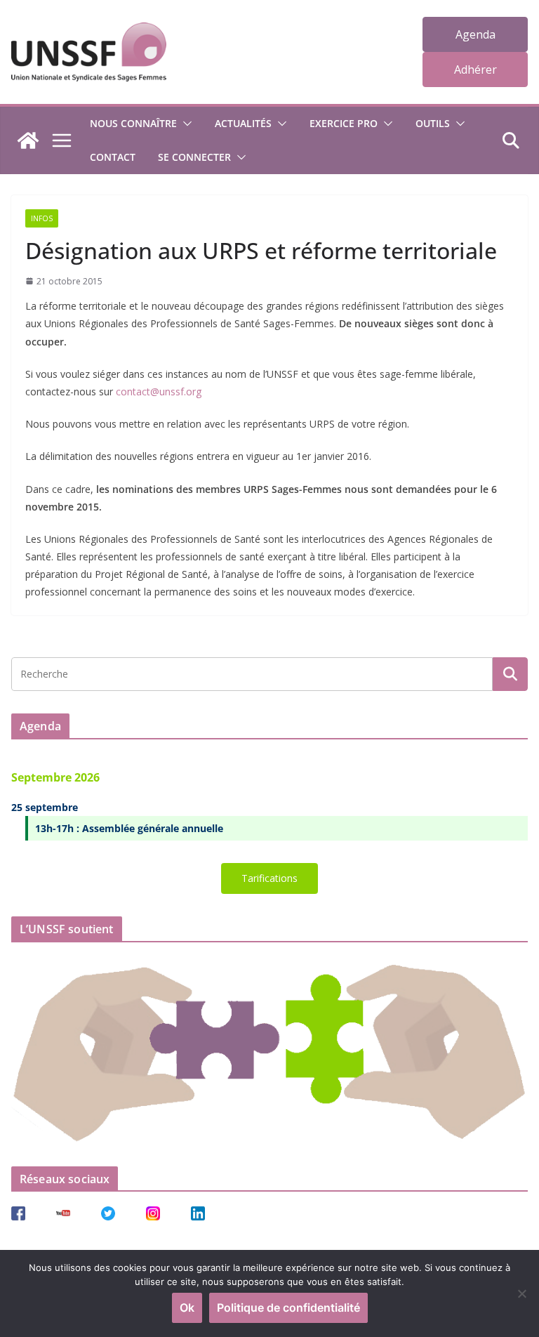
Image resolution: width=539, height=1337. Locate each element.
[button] (184, 123)
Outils (432, 123)
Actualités (243, 123)
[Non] (521, 1293)
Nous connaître (133, 123)
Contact (112, 157)
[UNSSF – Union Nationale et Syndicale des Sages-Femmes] (28, 140)
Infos (42, 218)
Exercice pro (344, 123)
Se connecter (194, 157)
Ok (187, 1307)
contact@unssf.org (158, 391)
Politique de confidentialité (288, 1307)
